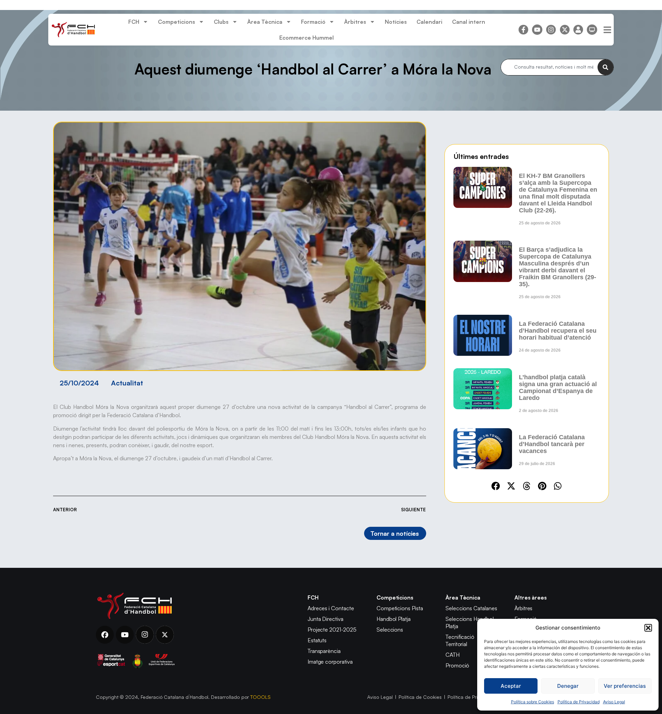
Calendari (429, 21)
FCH (133, 21)
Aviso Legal (614, 701)
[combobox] (549, 67)
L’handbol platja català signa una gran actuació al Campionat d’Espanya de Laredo (558, 387)
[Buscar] (605, 67)
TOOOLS (260, 697)
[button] (648, 627)
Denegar (568, 686)
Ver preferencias (625, 686)
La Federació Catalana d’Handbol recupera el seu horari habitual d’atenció (557, 330)
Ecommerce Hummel (306, 37)
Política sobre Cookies (532, 701)
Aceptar (511, 686)
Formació (313, 21)
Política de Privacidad (579, 701)
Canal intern (468, 21)
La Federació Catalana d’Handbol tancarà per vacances (552, 444)
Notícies (396, 21)
